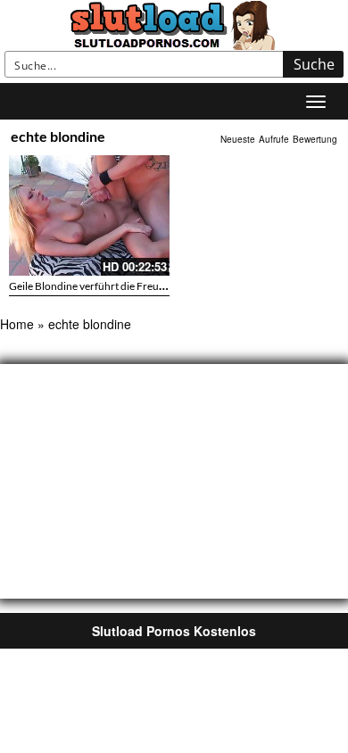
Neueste (237, 139)
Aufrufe (274, 139)
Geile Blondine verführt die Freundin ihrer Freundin (130, 286)
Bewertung (315, 139)
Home (17, 324)
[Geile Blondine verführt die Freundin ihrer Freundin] (89, 215)
